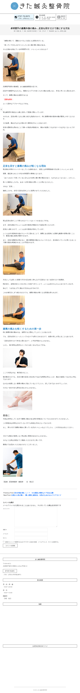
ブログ (44, 31)
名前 (5, 529)
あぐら (57, 31)
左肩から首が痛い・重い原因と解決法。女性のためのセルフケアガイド (36, 495)
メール (5, 534)
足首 (65, 31)
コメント (6, 508)
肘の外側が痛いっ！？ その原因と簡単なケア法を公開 (33, 493)
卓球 (61, 31)
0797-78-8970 (10, 571)
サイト (5, 538)
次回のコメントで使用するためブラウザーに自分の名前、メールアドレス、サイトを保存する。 (32, 542)
